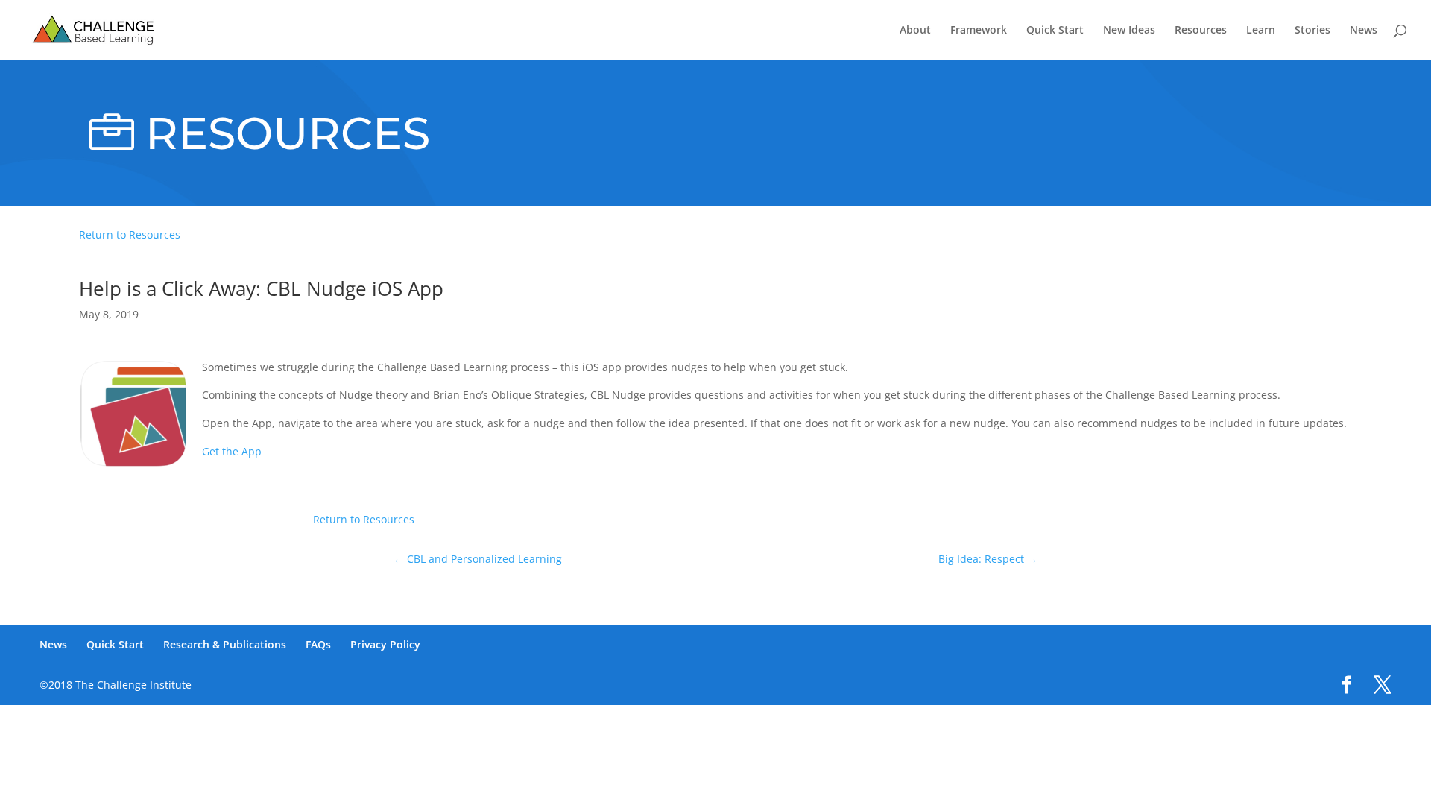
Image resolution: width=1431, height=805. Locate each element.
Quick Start (1055, 31)
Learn (1260, 31)
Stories (1312, 31)
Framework (978, 31)
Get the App (232, 451)
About (915, 31)
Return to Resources (129, 234)
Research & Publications (224, 644)
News (1363, 31)
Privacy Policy (385, 644)
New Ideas (1129, 31)
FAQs (318, 644)
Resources (1201, 31)
